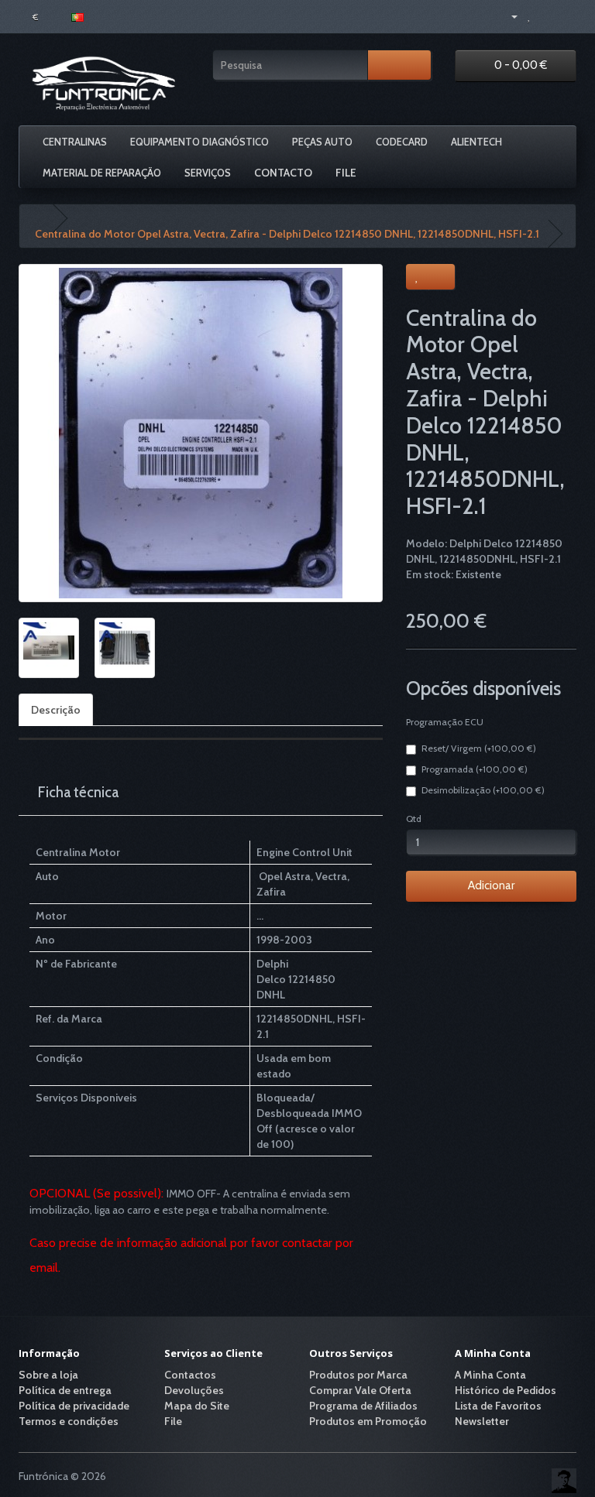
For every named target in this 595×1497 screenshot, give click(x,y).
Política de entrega (65, 1390)
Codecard (402, 141)
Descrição (56, 710)
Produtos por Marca (358, 1375)
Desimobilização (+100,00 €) (483, 790)
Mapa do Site (196, 1406)
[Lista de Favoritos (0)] (529, 15)
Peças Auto (322, 141)
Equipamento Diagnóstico (199, 141)
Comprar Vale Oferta (360, 1390)
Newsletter (482, 1421)
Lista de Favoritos (498, 1406)
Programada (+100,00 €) (474, 769)
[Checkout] (564, 15)
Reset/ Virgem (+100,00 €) (478, 748)
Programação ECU (444, 722)
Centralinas (75, 141)
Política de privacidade (74, 1406)
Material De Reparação (102, 172)
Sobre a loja (48, 1375)
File (345, 173)
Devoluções (194, 1390)
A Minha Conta (490, 1375)
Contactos (190, 1375)
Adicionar (491, 885)
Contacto (283, 173)
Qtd (413, 818)
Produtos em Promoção (368, 1421)
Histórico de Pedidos (505, 1390)
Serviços (207, 172)
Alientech (476, 141)
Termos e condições (69, 1421)
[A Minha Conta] (508, 15)
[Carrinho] (546, 15)
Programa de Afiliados (363, 1406)
